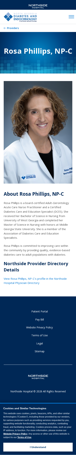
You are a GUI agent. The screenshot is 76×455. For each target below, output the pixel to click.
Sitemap (39, 351)
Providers (13, 28)
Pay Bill (39, 319)
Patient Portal (39, 311)
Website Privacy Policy (39, 327)
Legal (39, 343)
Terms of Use (39, 335)
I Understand (38, 447)
